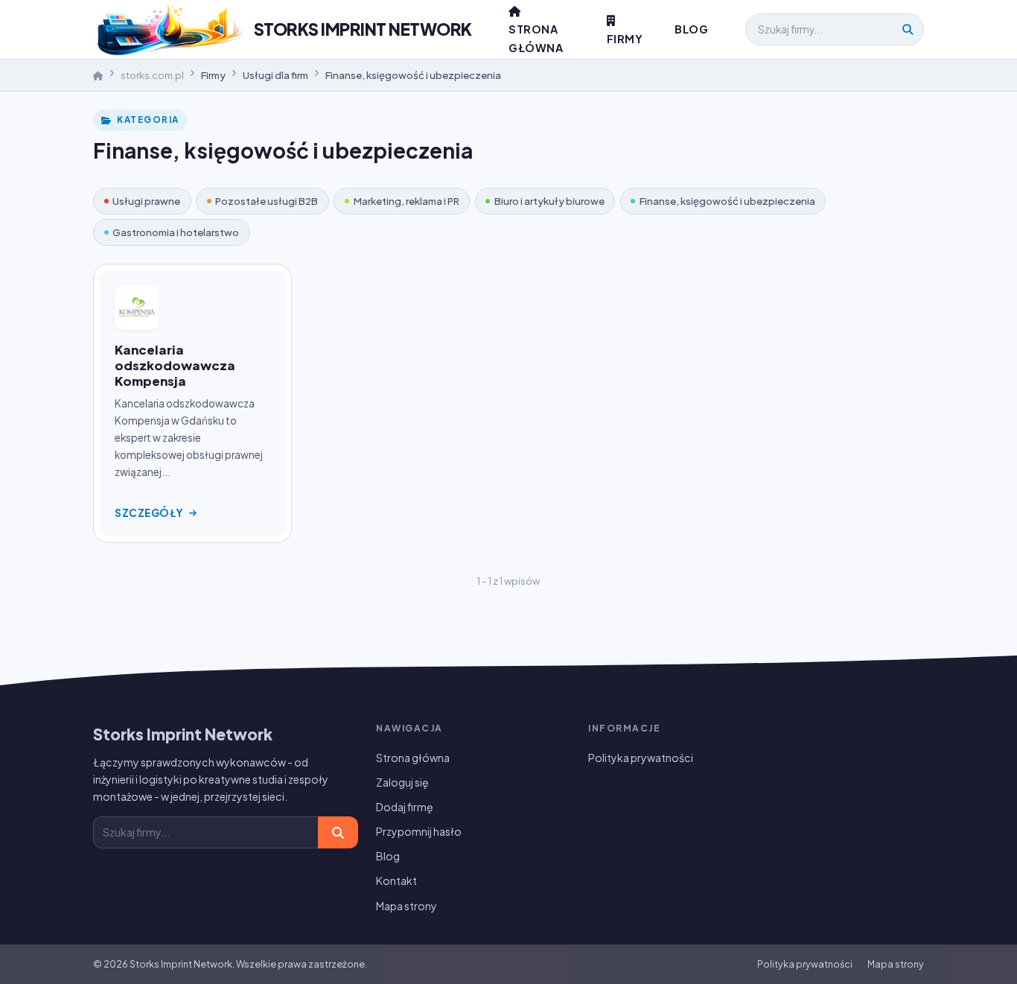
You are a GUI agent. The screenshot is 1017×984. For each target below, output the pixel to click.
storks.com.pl (152, 75)
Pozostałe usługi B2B (266, 200)
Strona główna (413, 757)
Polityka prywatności (640, 757)
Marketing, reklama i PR (406, 200)
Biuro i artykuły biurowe (549, 200)
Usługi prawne (146, 200)
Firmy (625, 38)
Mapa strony (406, 905)
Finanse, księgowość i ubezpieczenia (727, 200)
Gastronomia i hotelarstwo (175, 232)
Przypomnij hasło (419, 831)
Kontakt (396, 880)
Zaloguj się (402, 782)
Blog (691, 29)
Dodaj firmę (404, 806)
